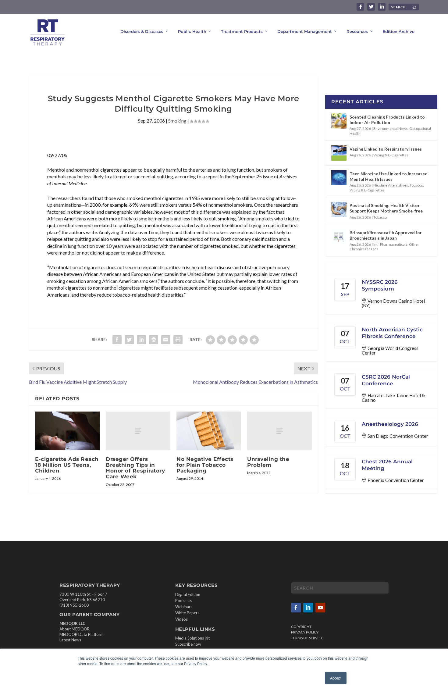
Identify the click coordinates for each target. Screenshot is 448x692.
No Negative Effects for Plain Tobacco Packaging (204, 465)
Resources (357, 31)
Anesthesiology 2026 (390, 424)
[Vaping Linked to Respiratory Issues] (339, 153)
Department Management (304, 31)
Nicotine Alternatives (390, 185)
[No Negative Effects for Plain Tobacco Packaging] (208, 431)
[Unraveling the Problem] (279, 431)
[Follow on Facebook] (296, 607)
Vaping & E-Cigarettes (390, 155)
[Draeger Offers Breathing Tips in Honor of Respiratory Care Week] (138, 431)
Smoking (177, 120)
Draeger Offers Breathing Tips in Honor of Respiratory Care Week (135, 468)
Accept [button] (335, 677)
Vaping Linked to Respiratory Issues (386, 149)
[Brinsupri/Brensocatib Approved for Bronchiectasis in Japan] (339, 236)
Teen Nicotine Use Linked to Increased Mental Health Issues (389, 176)
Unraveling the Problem (268, 462)
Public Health (192, 31)
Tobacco (416, 185)
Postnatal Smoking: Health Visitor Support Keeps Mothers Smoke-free (386, 208)
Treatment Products (242, 31)
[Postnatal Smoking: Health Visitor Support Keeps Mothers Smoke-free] (339, 209)
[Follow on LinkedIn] (308, 607)
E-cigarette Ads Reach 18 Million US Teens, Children (67, 465)
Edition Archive (398, 31)
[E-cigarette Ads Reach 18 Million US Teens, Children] (67, 431)
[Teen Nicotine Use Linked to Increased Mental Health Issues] (339, 177)
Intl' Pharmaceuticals (390, 244)
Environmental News (390, 128)
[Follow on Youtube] (320, 607)
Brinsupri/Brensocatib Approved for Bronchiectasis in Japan (386, 235)
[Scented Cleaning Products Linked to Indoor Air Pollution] (339, 121)
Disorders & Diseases (141, 31)
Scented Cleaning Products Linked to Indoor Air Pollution (387, 119)
